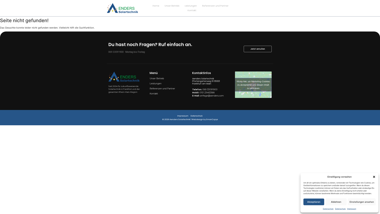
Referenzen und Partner (215, 5)
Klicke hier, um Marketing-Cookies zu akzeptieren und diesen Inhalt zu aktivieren (253, 84)
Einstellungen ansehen (362, 201)
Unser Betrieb (172, 5)
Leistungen (191, 5)
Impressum (351, 209)
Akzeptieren (313, 201)
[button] (374, 176)
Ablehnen (336, 201)
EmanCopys (212, 119)
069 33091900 (209, 89)
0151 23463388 (207, 92)
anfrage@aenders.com (212, 95)
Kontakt (192, 10)
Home (156, 5)
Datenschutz (328, 209)
